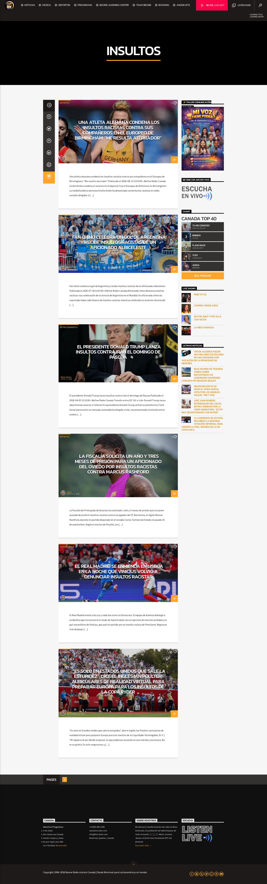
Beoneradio (61, 845)
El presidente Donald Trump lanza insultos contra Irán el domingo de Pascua (118, 352)
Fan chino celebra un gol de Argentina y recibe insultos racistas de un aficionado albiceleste (118, 242)
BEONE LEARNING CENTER (114, 5)
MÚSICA (46, 5)
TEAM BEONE (143, 5)
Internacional (67, 217)
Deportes (64, 103)
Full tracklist (202, 276)
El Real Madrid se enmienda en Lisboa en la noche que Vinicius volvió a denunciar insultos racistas (119, 571)
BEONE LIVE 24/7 (215, 5)
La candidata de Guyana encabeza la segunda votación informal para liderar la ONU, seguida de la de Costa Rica (202, 424)
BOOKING (164, 5)
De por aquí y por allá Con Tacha (207, 318)
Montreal (65, 651)
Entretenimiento (68, 327)
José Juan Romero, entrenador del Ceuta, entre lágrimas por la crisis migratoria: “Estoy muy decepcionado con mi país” (202, 406)
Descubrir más (142, 845)
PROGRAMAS (85, 5)
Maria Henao (66, 377)
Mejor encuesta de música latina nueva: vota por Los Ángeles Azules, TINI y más (207, 391)
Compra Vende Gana (206, 305)
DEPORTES (64, 5)
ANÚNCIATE (183, 5)
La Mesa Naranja (204, 327)
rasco (69, 158)
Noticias (29, 5)
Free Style (200, 294)
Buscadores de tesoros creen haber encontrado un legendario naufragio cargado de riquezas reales (202, 374)
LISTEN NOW (244, 5)
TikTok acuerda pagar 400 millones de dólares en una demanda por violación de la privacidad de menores (203, 357)
